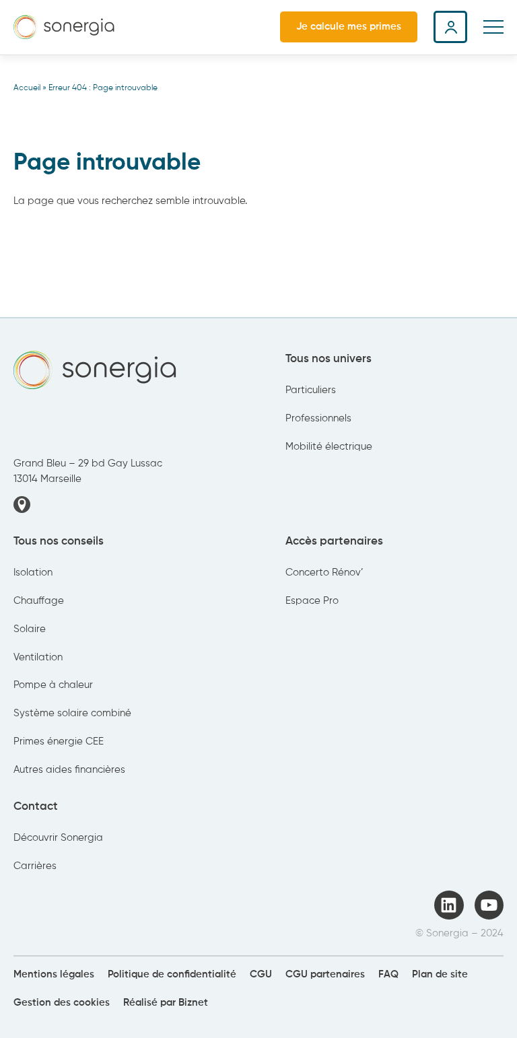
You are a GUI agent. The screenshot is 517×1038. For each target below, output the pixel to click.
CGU (261, 974)
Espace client (450, 27)
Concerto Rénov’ (324, 573)
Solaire (29, 629)
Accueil (26, 88)
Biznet (193, 1003)
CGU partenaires (325, 974)
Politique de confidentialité (172, 974)
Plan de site (440, 974)
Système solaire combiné (72, 713)
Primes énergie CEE (58, 742)
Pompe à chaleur (53, 685)
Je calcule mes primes (348, 27)
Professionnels (318, 418)
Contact (35, 806)
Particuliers (310, 390)
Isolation (33, 573)
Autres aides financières (69, 770)
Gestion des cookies (61, 1003)
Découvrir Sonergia (58, 838)
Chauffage (38, 601)
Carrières (35, 866)
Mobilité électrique (328, 447)
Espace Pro (312, 601)
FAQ (388, 974)
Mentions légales (53, 974)
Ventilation (38, 657)
